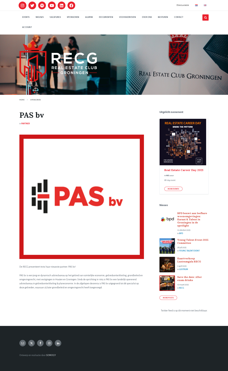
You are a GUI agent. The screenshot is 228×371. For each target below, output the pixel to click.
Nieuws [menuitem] (40, 17)
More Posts (168, 298)
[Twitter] (32, 5)
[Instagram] (22, 5)
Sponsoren (35, 100)
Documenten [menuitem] (106, 17)
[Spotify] (42, 5)
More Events (173, 189)
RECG (181, 288)
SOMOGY (51, 355)
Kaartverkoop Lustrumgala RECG (189, 260)
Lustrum (183, 269)
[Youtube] (52, 5)
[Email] (22, 343)
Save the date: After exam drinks (189, 278)
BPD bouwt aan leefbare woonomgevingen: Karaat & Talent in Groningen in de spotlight (192, 219)
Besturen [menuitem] (163, 17)
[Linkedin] (61, 5)
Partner (25, 124)
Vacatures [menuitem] (55, 17)
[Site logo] (58, 81)
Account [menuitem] (27, 27)
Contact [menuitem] (178, 17)
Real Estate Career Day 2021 (183, 170)
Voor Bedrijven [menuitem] (127, 17)
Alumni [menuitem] (89, 17)
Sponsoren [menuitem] (73, 17)
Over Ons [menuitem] (147, 17)
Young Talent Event (189, 251)
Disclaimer (183, 5)
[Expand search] (205, 17)
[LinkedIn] (58, 343)
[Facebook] (71, 5)
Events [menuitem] (26, 17)
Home (22, 100)
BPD (181, 233)
